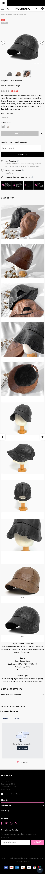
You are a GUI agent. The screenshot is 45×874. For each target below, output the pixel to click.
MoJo (18, 85)
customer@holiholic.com (12, 794)
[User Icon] (36, 9)
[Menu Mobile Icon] (2, 9)
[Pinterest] (16, 823)
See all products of (8, 85)
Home (3, 14)
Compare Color (36, 63)
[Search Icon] (10, 9)
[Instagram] (11, 823)
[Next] (42, 43)
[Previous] (3, 43)
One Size (6, 117)
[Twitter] (6, 823)
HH (3, 3)
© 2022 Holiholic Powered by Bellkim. (15, 858)
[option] (22, 43)
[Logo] (22, 9)
